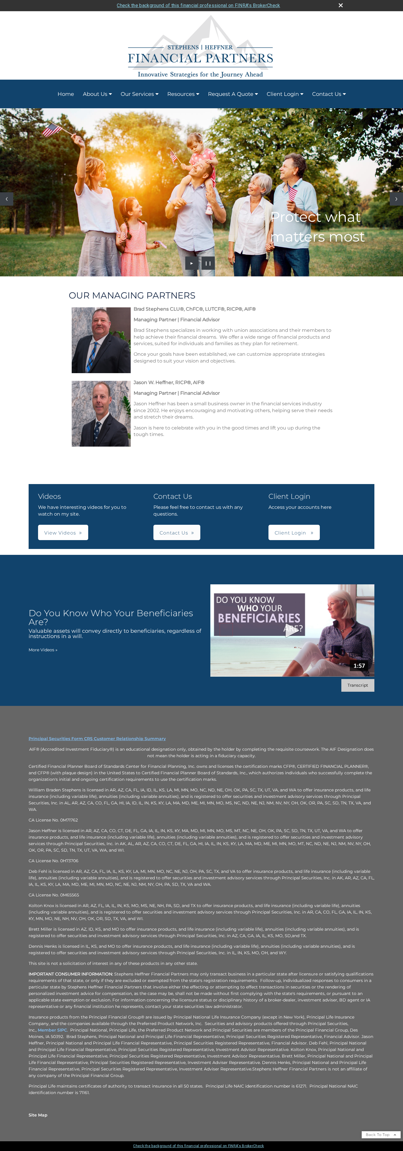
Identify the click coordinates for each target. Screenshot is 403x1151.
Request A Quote (230, 94)
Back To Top (378, 1134)
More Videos (43, 650)
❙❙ (208, 263)
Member (47, 1030)
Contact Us (326, 94)
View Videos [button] (60, 533)
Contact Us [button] (174, 533)
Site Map (38, 1115)
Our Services (137, 94)
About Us (95, 94)
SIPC (62, 1030)
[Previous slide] (6, 199)
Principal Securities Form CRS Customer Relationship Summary (97, 738)
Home (66, 94)
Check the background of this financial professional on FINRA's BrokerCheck (198, 5)
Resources (181, 94)
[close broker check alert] (340, 5)
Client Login (283, 94)
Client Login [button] (291, 533)
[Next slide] (396, 199)
